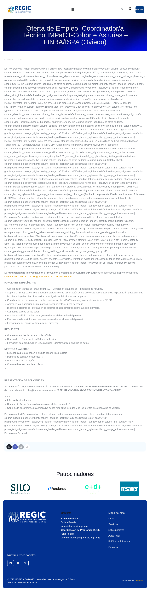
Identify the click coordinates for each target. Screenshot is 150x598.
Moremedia (139, 581)
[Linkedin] (10, 563)
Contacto (66, 513)
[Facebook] (15, 446)
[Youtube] (18, 563)
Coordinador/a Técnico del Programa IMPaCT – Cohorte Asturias (38, 276)
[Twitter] (9, 446)
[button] (73, 9)
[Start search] (122, 10)
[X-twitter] (25, 563)
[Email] (21, 446)
